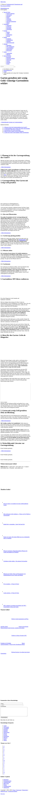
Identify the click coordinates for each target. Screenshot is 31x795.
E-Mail (2, 705)
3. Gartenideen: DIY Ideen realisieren (11, 129)
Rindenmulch (22, 239)
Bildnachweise (4, 791)
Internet (5, 733)
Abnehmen (8, 25)
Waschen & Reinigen (11, 21)
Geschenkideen (9, 48)
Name (2, 703)
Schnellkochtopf (7, 786)
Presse (14, 790)
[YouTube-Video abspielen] (15, 391)
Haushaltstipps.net (7, 70)
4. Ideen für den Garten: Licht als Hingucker (13, 131)
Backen (8, 32)
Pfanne (5, 785)
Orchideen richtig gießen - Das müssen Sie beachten (15, 561)
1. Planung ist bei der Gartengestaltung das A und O (15, 127)
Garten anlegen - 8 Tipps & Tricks (11, 593)
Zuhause (5, 44)
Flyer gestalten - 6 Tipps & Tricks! (11, 584)
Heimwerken (9, 49)
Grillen (8, 33)
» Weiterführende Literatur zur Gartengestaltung (11, 122)
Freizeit (8, 61)
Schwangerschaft (10, 42)
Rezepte (8, 36)
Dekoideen (8, 45)
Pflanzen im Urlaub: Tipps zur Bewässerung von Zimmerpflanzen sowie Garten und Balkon (14, 574)
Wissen (8, 22)
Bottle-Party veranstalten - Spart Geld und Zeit (14, 524)
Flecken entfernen (10, 13)
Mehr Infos (3, 1)
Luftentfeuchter (6, 782)
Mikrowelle (6, 783)
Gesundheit (6, 24)
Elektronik (8, 59)
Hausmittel (8, 28)
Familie (5, 37)
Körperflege (9, 29)
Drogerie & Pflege (10, 58)
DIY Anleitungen (10, 46)
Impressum (18, 790)
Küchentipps (9, 34)
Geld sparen (9, 15)
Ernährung (8, 26)
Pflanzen (8, 54)
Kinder (8, 63)
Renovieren (9, 50)
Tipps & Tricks (6, 12)
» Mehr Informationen (6, 167)
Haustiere (8, 41)
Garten (5, 52)
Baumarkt (8, 57)
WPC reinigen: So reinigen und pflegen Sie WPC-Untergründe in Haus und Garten (14, 606)
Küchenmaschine (7, 781)
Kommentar (3, 706)
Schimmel (8, 18)
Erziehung (8, 38)
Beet (5, 174)
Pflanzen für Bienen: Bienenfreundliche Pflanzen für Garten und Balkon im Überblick (15, 551)
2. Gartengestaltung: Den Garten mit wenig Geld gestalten (16, 128)
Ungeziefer (8, 20)
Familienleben (9, 40)
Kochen (5, 30)
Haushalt (8, 16)
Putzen (7, 17)
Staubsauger (6, 787)
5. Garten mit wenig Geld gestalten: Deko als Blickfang (16, 132)
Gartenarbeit (9, 53)
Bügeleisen (6, 779)
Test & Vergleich (7, 55)
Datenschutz (25, 790)
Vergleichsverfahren (12, 791)
